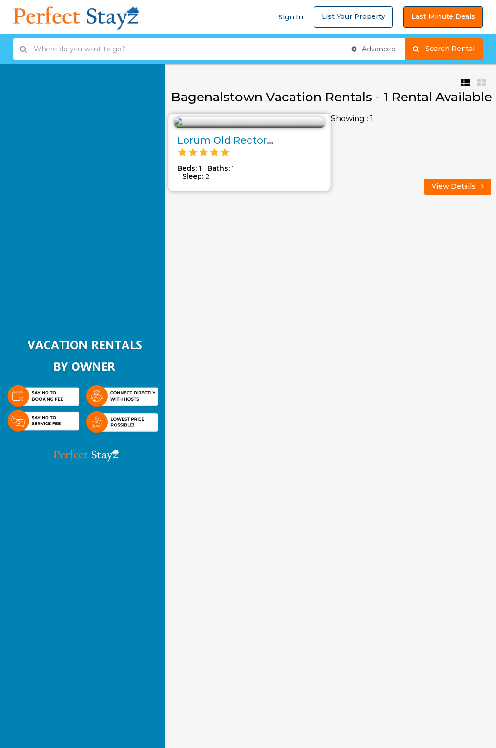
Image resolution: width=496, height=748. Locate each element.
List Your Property (353, 16)
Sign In (291, 17)
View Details (455, 186)
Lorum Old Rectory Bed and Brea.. (262, 140)
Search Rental (454, 48)
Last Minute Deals (443, 16)
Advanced (378, 49)
